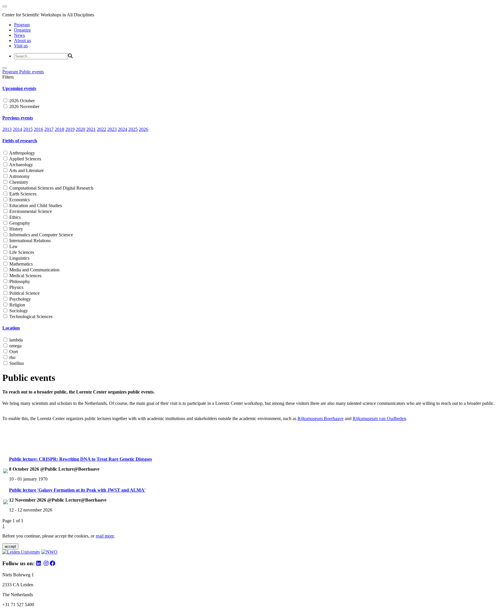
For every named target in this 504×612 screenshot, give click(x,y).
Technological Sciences (30, 316)
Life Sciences (21, 252)
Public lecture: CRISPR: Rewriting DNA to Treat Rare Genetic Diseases (80, 459)
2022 (101, 129)
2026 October (21, 100)
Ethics (14, 217)
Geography (19, 223)
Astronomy (19, 176)
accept (10, 546)
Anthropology (21, 152)
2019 (70, 129)
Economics (19, 199)
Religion (16, 304)
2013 (7, 129)
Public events (31, 71)
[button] (252, 88)
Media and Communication (34, 269)
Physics (15, 287)
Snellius (16, 363)
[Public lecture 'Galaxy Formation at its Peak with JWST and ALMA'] (5, 502)
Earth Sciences (22, 193)
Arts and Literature (26, 170)
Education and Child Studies (35, 205)
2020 (80, 129)
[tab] (252, 88)
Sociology (18, 310)
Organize (22, 29)
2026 (143, 129)
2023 (112, 129)
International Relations (29, 240)
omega (15, 345)
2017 (49, 129)
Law (13, 246)
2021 (91, 129)
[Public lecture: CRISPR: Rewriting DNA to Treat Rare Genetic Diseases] (5, 471)
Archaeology (20, 164)
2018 (59, 129)
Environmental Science (30, 211)
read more (105, 535)
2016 (38, 129)
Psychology (19, 299)
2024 (122, 129)
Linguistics (18, 258)
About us (22, 40)
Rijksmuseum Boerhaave (321, 418)
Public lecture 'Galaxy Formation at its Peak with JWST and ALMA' (77, 490)
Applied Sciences (24, 158)
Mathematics (20, 263)
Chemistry (18, 182)
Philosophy (19, 281)
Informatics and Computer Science (40, 234)
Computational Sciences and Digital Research (50, 187)
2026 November (23, 106)
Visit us (21, 45)
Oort (13, 351)
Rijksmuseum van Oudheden (379, 418)
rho (11, 357)
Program (22, 24)
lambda (15, 339)
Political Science (24, 293)
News (19, 35)
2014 (17, 129)
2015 (28, 129)
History (15, 228)
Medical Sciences (24, 275)
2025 (133, 129)
